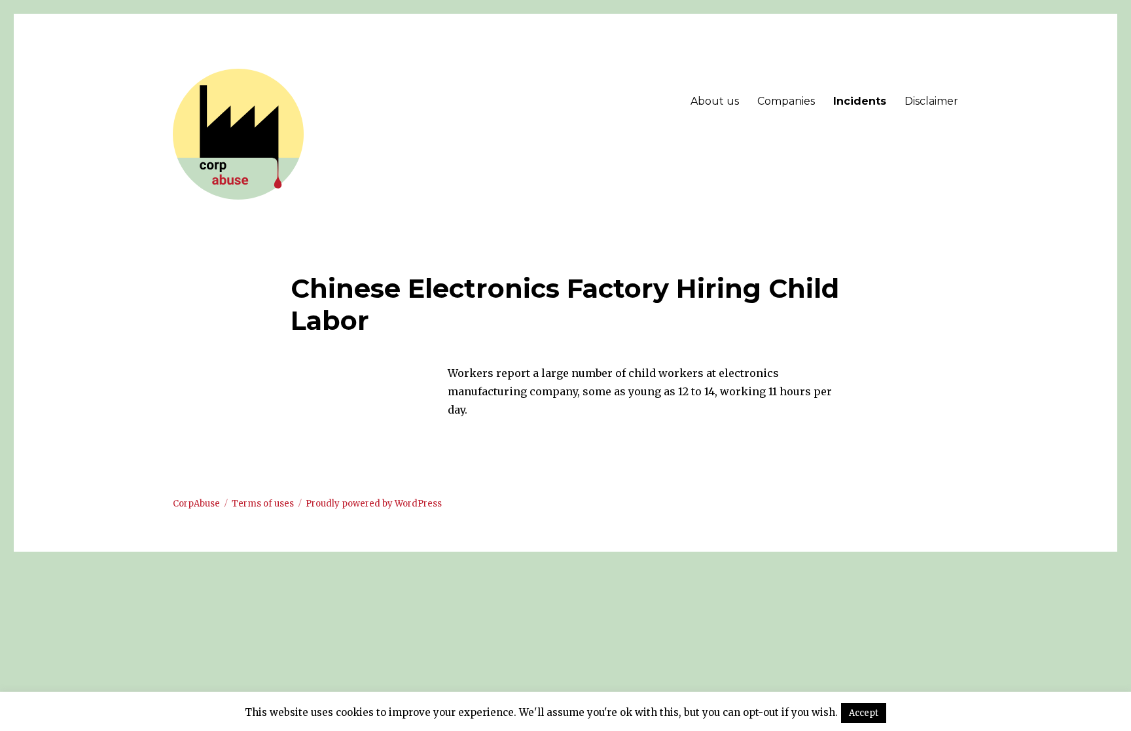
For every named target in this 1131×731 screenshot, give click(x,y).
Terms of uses (263, 503)
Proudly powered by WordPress (374, 503)
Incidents (859, 101)
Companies (786, 101)
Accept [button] (863, 713)
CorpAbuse (196, 503)
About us (715, 101)
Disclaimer (931, 101)
